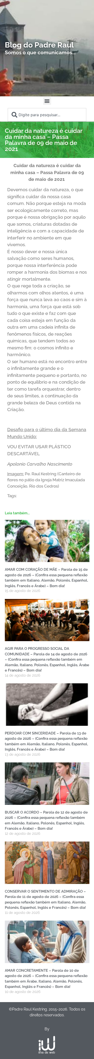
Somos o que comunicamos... (40, 52)
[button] (47, 101)
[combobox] (47, 115)
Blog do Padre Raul (39, 45)
